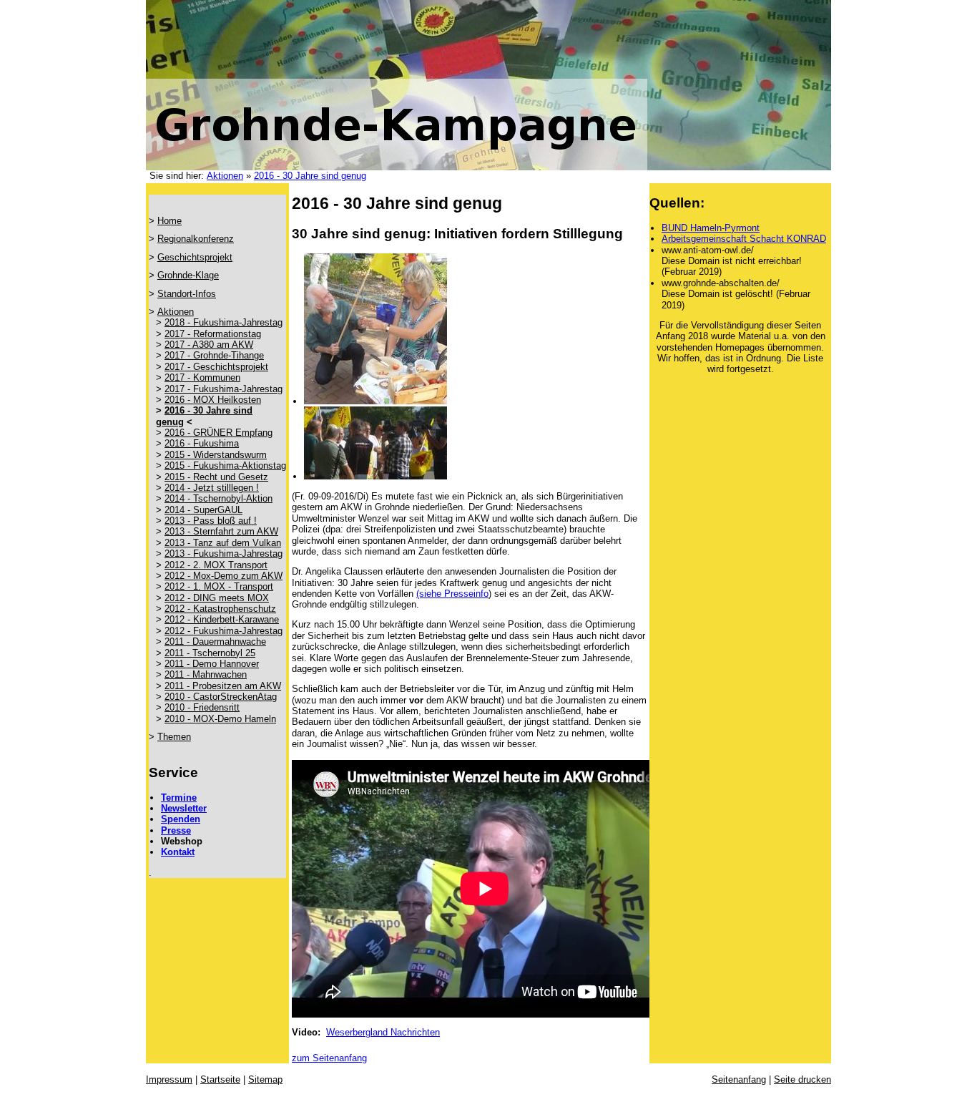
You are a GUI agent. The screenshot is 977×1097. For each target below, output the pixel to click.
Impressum (169, 1079)
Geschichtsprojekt (194, 257)
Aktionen (225, 175)
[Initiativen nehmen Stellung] (375, 476)
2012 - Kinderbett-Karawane (222, 619)
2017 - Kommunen (202, 377)
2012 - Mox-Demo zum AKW (224, 575)
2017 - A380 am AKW (209, 344)
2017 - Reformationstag (213, 333)
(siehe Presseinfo (452, 593)
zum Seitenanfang (329, 1058)
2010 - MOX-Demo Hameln (220, 718)
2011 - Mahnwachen (206, 674)
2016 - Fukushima (202, 443)
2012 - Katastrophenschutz (220, 608)
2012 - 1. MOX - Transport (219, 586)
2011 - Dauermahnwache (215, 641)
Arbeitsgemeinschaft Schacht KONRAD (744, 238)
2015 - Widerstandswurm (216, 454)
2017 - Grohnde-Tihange (214, 355)
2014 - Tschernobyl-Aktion (219, 498)
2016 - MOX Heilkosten (213, 399)
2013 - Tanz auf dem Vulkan (223, 542)
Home (169, 220)
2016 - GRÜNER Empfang (219, 432)
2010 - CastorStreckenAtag (221, 696)
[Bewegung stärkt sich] (375, 401)
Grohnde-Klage (188, 275)
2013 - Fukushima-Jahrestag (224, 553)
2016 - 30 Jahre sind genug (310, 175)
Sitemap (265, 1079)
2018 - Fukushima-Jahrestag (224, 322)
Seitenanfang (739, 1079)
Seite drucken (802, 1079)
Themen (174, 736)
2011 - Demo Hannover (212, 663)
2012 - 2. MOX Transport (216, 565)
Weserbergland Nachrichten (383, 1032)
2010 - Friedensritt (202, 707)
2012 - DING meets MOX (217, 598)
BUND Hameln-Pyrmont (711, 228)
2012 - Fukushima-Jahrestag (224, 630)
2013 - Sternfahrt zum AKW (221, 531)
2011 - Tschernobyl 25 (210, 653)
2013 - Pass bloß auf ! (211, 520)
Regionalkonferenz (195, 238)
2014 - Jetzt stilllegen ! (212, 487)
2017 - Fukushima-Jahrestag (224, 389)
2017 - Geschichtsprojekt (216, 366)
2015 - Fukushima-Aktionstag (225, 465)
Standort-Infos (186, 293)
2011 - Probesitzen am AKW (223, 686)
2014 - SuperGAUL (203, 509)
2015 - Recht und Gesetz (216, 477)
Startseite (220, 1079)
